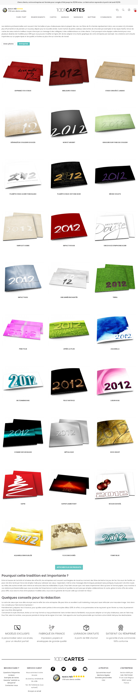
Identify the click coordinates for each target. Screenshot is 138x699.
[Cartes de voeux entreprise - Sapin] (23, 485)
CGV (103, 680)
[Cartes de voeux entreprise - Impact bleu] (23, 278)
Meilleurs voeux (69, 91)
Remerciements (38, 17)
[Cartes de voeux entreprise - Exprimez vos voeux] (23, 72)
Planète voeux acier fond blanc (23, 194)
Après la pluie (69, 349)
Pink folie (23, 349)
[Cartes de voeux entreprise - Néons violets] (115, 175)
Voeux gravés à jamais (115, 91)
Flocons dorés (69, 555)
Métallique (69, 452)
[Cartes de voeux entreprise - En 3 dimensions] (23, 382)
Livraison (11, 675)
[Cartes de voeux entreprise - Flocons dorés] (69, 536)
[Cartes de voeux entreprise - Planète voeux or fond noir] (69, 175)
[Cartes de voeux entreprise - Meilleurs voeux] (69, 72)
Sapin (23, 504)
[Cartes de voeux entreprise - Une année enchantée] (69, 278)
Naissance (78, 17)
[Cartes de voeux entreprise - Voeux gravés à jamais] (115, 72)
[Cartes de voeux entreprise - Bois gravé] (115, 433)
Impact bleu (23, 297)
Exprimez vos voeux (23, 91)
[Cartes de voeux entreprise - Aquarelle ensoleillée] (23, 536)
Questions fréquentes (11, 672)
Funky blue (115, 555)
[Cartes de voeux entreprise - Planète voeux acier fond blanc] (23, 175)
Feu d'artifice (69, 400)
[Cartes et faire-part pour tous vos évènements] (69, 10)
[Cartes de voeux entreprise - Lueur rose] (115, 382)
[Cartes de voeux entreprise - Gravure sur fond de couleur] (115, 123)
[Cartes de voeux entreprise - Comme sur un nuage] (23, 433)
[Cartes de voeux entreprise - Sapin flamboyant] (69, 485)
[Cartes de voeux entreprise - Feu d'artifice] (69, 382)
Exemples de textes (11, 678)
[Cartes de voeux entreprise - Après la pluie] (69, 330)
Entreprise (23, 44)
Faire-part (21, 17)
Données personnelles (103, 678)
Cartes (53, 17)
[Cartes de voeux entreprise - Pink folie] (23, 330)
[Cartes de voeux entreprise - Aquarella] (115, 330)
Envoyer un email (34, 691)
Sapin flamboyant (69, 504)
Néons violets (115, 194)
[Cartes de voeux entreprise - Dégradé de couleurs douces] (23, 123)
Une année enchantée (69, 297)
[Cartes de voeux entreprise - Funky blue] (115, 536)
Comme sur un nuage (23, 452)
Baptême (92, 17)
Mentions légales (103, 675)
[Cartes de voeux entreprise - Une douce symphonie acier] (115, 227)
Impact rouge (69, 246)
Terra (115, 297)
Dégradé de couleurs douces (23, 142)
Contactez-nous (11, 685)
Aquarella (115, 349)
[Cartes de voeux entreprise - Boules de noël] (115, 485)
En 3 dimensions (23, 400)
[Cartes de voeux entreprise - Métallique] (69, 433)
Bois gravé (115, 452)
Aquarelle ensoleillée (23, 555)
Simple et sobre (23, 246)
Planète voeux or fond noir (69, 194)
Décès (119, 17)
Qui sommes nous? (103, 672)
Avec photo (8, 44)
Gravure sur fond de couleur (115, 142)
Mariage (65, 17)
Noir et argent (69, 142)
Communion (105, 17)
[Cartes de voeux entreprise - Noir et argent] (69, 123)
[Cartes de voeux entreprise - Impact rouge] (69, 227)
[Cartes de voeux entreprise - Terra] (115, 278)
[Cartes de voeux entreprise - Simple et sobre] (23, 227)
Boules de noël (115, 504)
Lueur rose (115, 400)
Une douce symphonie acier (115, 246)
